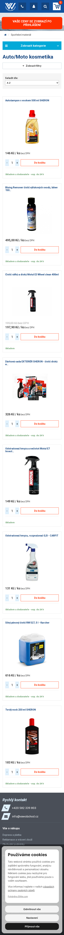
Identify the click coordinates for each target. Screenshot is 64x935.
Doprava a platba (12, 834)
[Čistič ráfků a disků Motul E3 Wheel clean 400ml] (32, 301)
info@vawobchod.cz (25, 816)
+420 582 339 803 (24, 808)
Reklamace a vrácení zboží (17, 839)
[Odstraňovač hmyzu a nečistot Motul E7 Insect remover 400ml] (32, 475)
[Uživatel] (34, 6)
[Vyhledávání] (45, 6)
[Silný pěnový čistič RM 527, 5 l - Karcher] (32, 649)
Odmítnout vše (32, 909)
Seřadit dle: (11, 78)
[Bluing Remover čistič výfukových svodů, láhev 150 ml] (32, 214)
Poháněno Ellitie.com (18, 896)
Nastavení (32, 917)
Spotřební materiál (21, 34)
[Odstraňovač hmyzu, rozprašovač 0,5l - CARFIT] (32, 562)
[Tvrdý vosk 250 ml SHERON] (32, 736)
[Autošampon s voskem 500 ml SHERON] (32, 127)
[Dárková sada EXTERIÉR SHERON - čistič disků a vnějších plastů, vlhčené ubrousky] (32, 388)
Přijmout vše (32, 926)
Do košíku (39, 162)
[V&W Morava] (5, 34)
